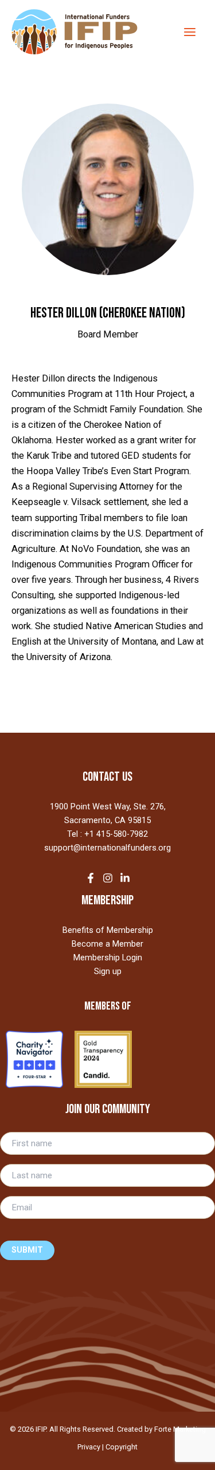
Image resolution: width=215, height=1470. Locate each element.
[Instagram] (108, 878)
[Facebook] (90, 878)
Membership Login (107, 957)
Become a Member (107, 944)
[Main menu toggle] (189, 32)
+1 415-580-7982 (116, 834)
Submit (27, 1250)
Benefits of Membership (107, 930)
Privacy (88, 1447)
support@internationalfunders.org (107, 848)
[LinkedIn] (125, 878)
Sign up (108, 971)
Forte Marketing (180, 1429)
